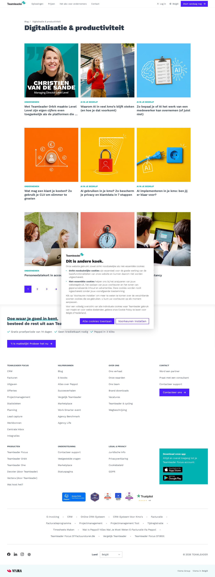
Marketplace (65, 403)
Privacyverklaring (118, 458)
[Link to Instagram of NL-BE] (22, 554)
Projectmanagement (18, 397)
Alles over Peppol (68, 384)
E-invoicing (53, 516)
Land (95, 554)
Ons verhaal (115, 371)
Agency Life (64, 422)
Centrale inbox (15, 429)
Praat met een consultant (174, 377)
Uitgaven (12, 384)
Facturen (12, 377)
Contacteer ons (172, 392)
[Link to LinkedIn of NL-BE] (15, 554)
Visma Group (183, 571)
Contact (95, 4)
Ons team (114, 384)
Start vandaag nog (192, 4)
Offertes (12, 390)
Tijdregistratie (155, 523)
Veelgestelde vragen (69, 458)
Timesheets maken (63, 529)
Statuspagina (65, 471)
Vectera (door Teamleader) (22, 478)
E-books (62, 377)
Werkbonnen (14, 422)
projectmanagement (90, 523)
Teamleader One (16, 465)
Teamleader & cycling (121, 403)
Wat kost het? (15, 484)
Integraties (13, 435)
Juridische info (117, 452)
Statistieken (14, 403)
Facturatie (157, 516)
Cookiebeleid (116, 465)
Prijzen (51, 4)
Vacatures (114, 397)
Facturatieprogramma (58, 523)
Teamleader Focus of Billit (149, 536)
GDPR (112, 471)
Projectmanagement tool (125, 523)
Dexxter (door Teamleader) (22, 471)
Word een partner (169, 371)
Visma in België (200, 571)
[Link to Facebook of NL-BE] (8, 554)
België (69, 313)
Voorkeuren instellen (132, 321)
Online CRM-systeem (93, 516)
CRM (9, 371)
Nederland (80, 313)
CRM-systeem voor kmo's (128, 516)
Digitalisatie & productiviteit (46, 21)
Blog (26, 21)
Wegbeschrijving (118, 410)
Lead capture (14, 416)
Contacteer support (69, 452)
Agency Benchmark (69, 416)
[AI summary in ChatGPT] (29, 554)
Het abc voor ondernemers (73, 4)
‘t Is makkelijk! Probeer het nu (29, 343)
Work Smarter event (69, 410)
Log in (163, 4)
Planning (12, 410)
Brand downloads (119, 390)
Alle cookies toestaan (97, 321)
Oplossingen (37, 4)
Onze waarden (117, 377)
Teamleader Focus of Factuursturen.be (73, 536)
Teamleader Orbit (17, 458)
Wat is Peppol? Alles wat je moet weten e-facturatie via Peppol (119, 529)
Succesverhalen (67, 390)
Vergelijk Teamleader (69, 397)
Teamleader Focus (17, 452)
